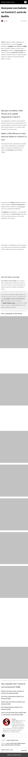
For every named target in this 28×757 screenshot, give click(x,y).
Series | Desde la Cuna (12, 740)
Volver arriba (24, 750)
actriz (7, 743)
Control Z (10, 46)
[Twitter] (3, 735)
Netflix (24, 46)
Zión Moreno (17, 744)
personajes (19, 44)
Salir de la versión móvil (14, 755)
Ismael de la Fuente (9, 744)
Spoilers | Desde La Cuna (9, 303)
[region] (14, 72)
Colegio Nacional (19, 50)
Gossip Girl (22, 206)
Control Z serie (13, 743)
